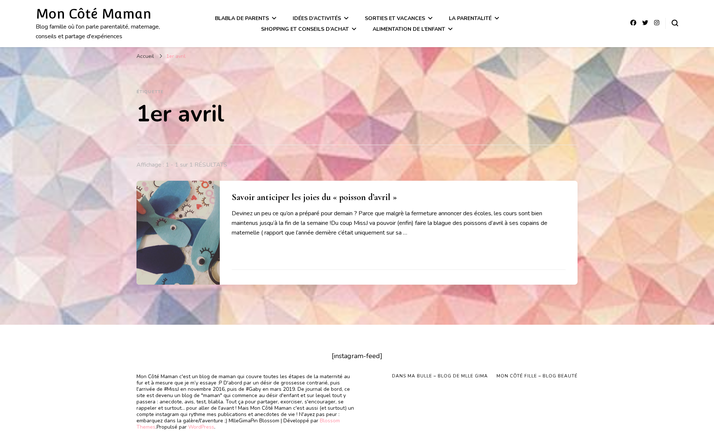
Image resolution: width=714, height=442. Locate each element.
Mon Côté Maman (93, 14)
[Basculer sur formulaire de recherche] (675, 23)
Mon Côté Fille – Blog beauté (537, 376)
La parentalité (470, 18)
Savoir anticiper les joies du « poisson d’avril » (314, 197)
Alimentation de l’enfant (409, 29)
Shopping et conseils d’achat (305, 29)
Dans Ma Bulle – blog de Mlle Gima (440, 376)
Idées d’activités (317, 18)
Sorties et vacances (395, 18)
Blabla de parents (242, 18)
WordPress (201, 426)
